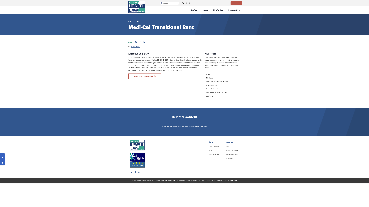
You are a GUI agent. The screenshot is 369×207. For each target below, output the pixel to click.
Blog (210, 150)
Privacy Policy (160, 181)
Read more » (219, 181)
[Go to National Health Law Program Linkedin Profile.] (190, 3)
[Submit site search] (161, 3)
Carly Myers (135, 46)
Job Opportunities (232, 155)
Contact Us (229, 159)
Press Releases (214, 146)
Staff (227, 146)
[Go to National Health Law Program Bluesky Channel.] (183, 3)
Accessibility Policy (171, 181)
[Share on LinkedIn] (144, 42)
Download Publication (143, 76)
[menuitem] (200, 3)
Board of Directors (232, 150)
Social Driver (233, 181)
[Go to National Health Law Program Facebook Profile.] (186, 3)
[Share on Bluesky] (136, 42)
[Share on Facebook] (140, 42)
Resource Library (214, 155)
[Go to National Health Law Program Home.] (136, 7)
